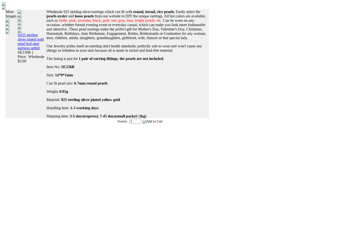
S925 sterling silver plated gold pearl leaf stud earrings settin (31, 41)
